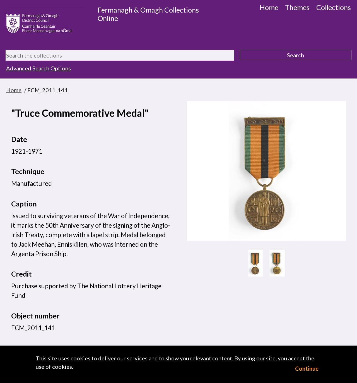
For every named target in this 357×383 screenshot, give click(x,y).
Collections (333, 7)
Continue (307, 368)
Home (269, 7)
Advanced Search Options (38, 68)
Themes (297, 7)
